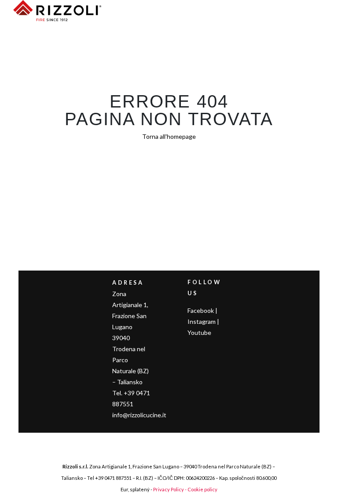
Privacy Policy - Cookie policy (185, 489)
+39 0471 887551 (113, 478)
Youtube (199, 332)
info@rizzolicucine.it (139, 415)
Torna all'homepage (169, 136)
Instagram (201, 321)
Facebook (200, 310)
